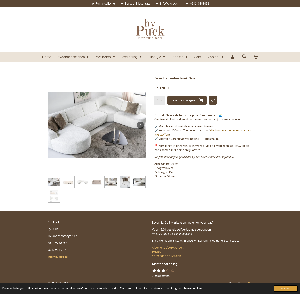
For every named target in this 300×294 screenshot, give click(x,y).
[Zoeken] (244, 56)
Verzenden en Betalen (166, 256)
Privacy (156, 252)
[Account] (233, 56)
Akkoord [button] (285, 288)
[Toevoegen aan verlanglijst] (213, 100)
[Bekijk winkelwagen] (256, 56)
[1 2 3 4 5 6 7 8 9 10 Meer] (159, 100)
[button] (54, 182)
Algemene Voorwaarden (168, 247)
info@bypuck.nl (58, 257)
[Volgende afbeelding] (140, 125)
